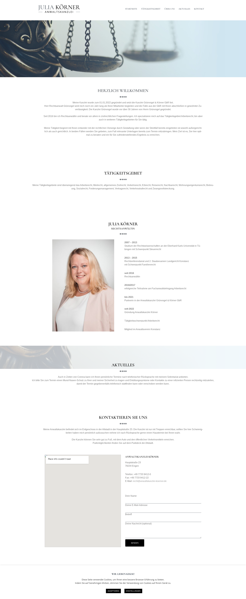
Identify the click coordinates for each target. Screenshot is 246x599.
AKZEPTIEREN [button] (113, 591)
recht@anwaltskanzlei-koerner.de (150, 481)
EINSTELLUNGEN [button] (133, 591)
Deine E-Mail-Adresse (136, 505)
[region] (123, 48)
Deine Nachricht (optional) (138, 523)
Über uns (169, 9)
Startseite (131, 9)
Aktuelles (184, 9)
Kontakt (199, 9)
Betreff (128, 514)
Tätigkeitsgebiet (150, 9)
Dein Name (131, 496)
